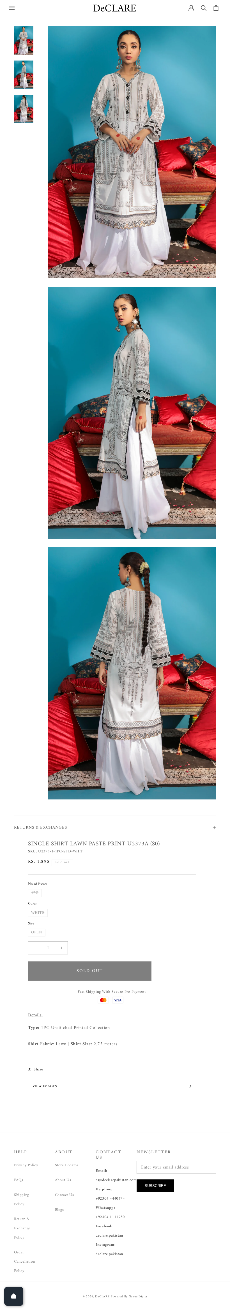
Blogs (59, 1209)
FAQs (18, 1180)
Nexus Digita (138, 1296)
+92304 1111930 (110, 1217)
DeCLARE (102, 1296)
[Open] (13, 1296)
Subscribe (155, 1186)
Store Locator (67, 1165)
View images (45, 1086)
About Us (63, 1180)
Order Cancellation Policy (24, 1261)
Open (38, 932)
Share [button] (38, 1069)
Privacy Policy (26, 1165)
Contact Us (64, 1194)
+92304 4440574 (110, 1198)
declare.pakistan (109, 1235)
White (39, 913)
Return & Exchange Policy (22, 1228)
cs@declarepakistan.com (116, 1180)
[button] (12, 8)
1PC (36, 893)
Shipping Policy (21, 1199)
